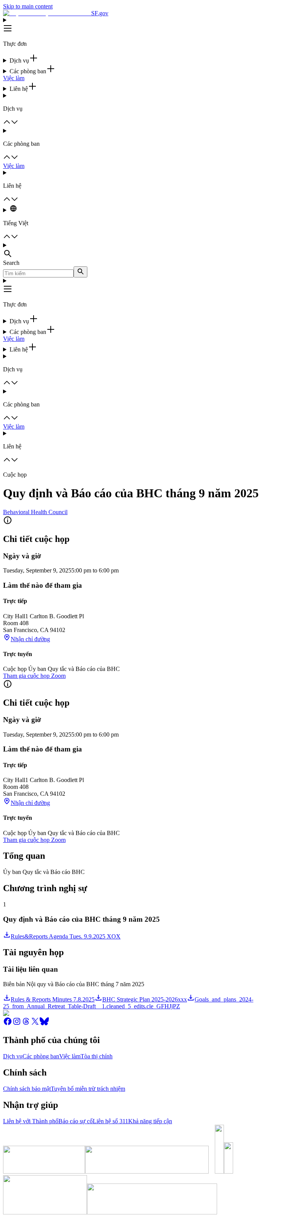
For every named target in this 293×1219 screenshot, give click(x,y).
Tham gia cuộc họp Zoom (34, 675)
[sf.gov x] (35, 1024)
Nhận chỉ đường (30, 639)
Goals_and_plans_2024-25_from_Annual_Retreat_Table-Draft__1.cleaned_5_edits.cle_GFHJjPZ (128, 1002)
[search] (80, 271)
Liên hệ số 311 (110, 1121)
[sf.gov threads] (26, 1024)
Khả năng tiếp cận (150, 1121)
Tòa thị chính (96, 1056)
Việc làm (13, 78)
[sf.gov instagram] (16, 1024)
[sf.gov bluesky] (44, 1024)
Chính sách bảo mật (27, 1088)
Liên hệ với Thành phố (30, 1121)
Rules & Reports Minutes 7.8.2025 (53, 999)
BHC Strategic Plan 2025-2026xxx (144, 999)
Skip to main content (28, 6)
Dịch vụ (13, 1056)
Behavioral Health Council (35, 512)
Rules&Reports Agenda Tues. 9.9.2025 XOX (66, 936)
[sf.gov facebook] (7, 1024)
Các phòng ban (41, 1056)
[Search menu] (146, 251)
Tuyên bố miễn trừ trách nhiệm (88, 1088)
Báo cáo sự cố (75, 1121)
